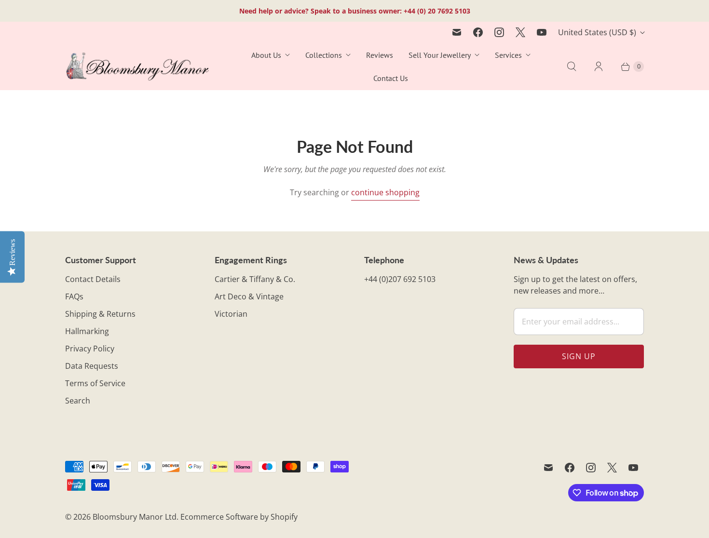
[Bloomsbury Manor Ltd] (137, 66)
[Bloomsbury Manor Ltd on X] (520, 32)
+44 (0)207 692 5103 (400, 279)
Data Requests (91, 366)
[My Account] (598, 66)
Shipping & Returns (100, 314)
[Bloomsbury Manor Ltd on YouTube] (541, 32)
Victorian (231, 314)
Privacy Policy (89, 348)
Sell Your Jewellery (440, 55)
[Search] (571, 66)
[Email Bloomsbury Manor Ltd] (456, 32)
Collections (323, 55)
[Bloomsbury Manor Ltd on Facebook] (478, 32)
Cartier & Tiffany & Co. (255, 279)
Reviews (379, 55)
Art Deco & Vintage (249, 296)
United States (597, 32)
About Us (266, 55)
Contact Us (390, 78)
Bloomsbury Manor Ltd (135, 516)
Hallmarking (87, 331)
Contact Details (93, 279)
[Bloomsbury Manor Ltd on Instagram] (499, 32)
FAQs (74, 296)
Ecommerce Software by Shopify (239, 516)
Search (77, 400)
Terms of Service (95, 383)
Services (508, 55)
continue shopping (385, 192)
